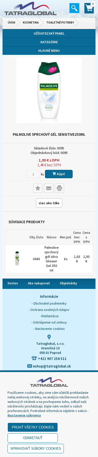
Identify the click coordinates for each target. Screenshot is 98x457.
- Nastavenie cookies (49, 328)
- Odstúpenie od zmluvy (49, 322)
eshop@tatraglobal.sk (51, 366)
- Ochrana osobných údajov (49, 309)
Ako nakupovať (39, 283)
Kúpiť (60, 174)
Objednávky (68, 283)
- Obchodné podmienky (49, 303)
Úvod (11, 22)
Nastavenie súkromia (24, 415)
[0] (89, 10)
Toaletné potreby (60, 22)
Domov (13, 283)
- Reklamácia (49, 316)
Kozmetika (31, 22)
